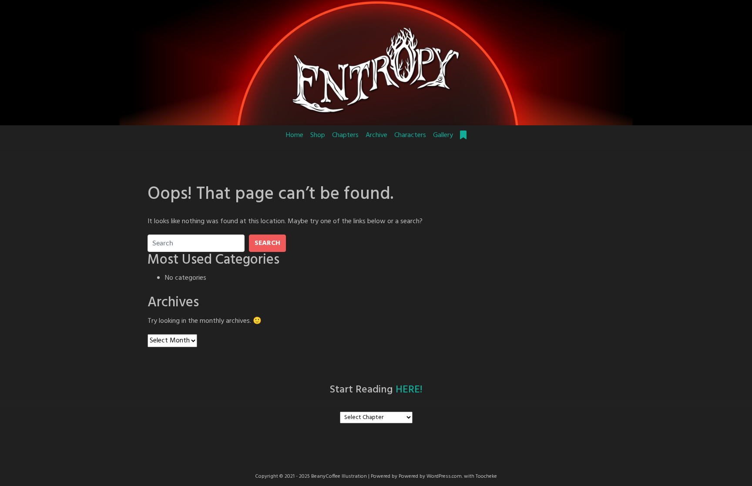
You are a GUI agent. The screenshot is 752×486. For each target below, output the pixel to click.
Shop (317, 135)
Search (267, 243)
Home (294, 135)
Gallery (443, 135)
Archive (376, 135)
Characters (410, 135)
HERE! (409, 390)
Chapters (345, 135)
